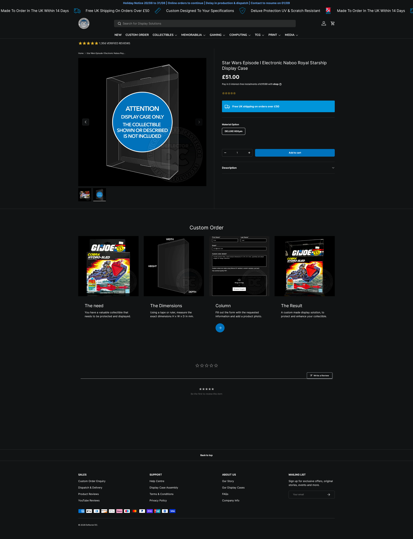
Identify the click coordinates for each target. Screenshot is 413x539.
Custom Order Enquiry (92, 481)
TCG (258, 35)
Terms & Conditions (161, 494)
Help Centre (157, 481)
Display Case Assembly (164, 487)
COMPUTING (238, 35)
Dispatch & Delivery (90, 487)
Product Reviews (88, 494)
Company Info (230, 500)
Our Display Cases (233, 487)
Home (81, 53)
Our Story (228, 481)
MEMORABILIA (191, 35)
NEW (118, 35)
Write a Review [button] (321, 375)
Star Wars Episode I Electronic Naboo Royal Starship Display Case (106, 53)
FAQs (225, 494)
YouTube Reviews (89, 500)
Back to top (206, 455)
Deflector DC (91, 525)
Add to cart (295, 152)
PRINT (272, 35)
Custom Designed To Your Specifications (171, 11)
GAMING (216, 35)
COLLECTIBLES (163, 35)
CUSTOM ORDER (137, 35)
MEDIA (289, 35)
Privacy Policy (158, 500)
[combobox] (205, 23)
